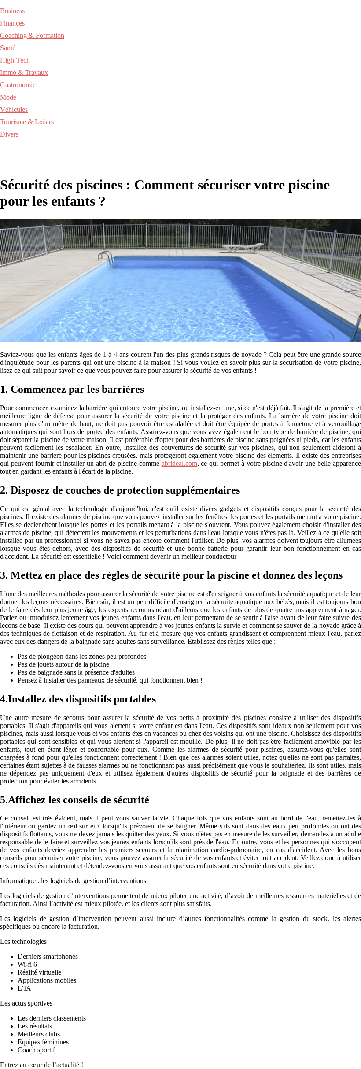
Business (12, 11)
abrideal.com (179, 463)
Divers (9, 134)
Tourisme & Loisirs (27, 122)
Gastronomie (18, 85)
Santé (7, 48)
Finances (12, 23)
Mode (8, 97)
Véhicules (14, 109)
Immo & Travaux (24, 72)
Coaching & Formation (32, 35)
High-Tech (15, 60)
